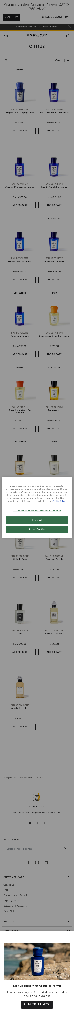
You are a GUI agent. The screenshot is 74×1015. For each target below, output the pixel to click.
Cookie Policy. (59, 501)
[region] (37, 507)
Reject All (37, 520)
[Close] (67, 937)
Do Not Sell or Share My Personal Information (37, 510)
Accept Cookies (37, 529)
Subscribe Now (37, 1004)
